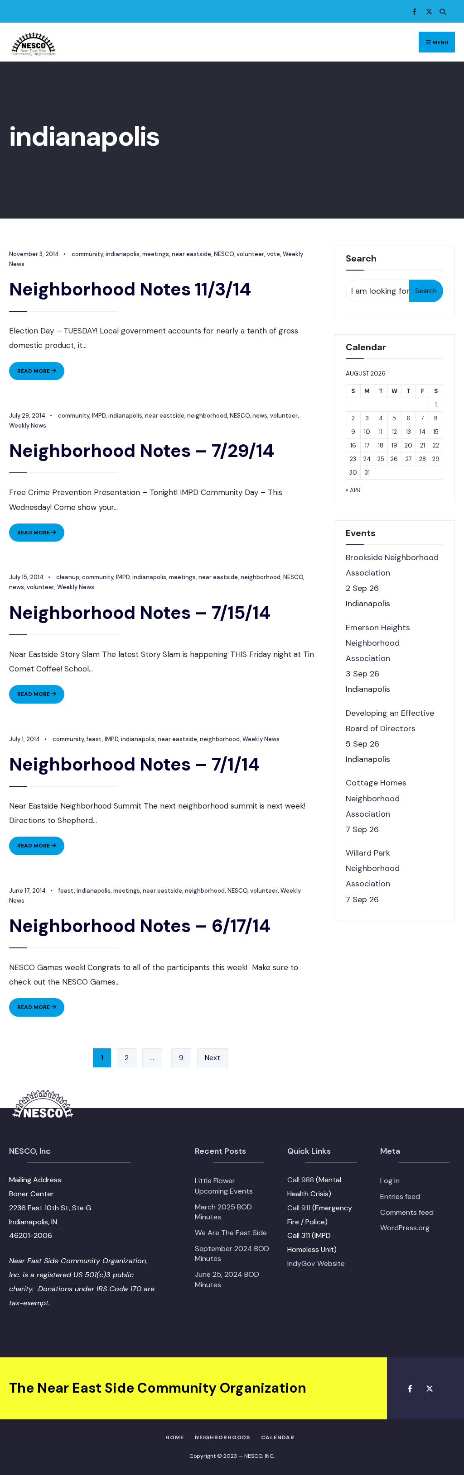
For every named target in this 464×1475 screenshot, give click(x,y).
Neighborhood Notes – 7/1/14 (134, 764)
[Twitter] (428, 11)
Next (212, 1057)
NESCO (224, 254)
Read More (40, 373)
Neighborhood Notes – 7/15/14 (140, 612)
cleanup (67, 577)
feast (94, 739)
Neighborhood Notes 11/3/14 (130, 289)
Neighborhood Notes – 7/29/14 (141, 450)
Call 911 (298, 1208)
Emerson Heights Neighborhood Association (378, 643)
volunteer (250, 254)
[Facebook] (414, 11)
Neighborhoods (222, 1437)
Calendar (278, 1437)
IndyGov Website (316, 1263)
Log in (390, 1180)
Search (426, 290)
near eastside (191, 254)
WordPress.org (405, 1227)
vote (273, 254)
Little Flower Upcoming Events (224, 1186)
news (259, 415)
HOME (174, 1437)
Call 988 (300, 1180)
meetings (155, 254)
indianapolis (123, 254)
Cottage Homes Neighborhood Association (376, 798)
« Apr (353, 490)
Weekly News (27, 425)
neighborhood (207, 415)
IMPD (99, 415)
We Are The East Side (231, 1232)
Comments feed (407, 1212)
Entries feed (400, 1196)
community (87, 254)
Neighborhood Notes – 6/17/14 (140, 925)
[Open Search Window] (441, 11)
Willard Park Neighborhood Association (373, 868)
